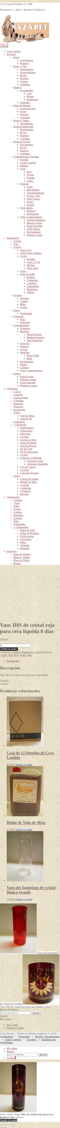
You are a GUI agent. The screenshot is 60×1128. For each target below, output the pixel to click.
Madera (17, 87)
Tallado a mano (28, 379)
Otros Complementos (31, 217)
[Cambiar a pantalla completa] (4, 1124)
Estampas (25, 328)
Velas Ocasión (27, 274)
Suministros (13, 238)
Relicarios (25, 433)
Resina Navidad (21, 141)
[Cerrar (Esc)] (11, 1124)
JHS (10, 655)
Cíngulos (25, 545)
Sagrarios (18, 403)
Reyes (23, 75)
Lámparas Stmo (35, 460)
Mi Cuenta (12, 1024)
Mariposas (32, 289)
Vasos (23, 271)
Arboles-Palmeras (36, 220)
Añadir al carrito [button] (23, 764)
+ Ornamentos (20, 527)
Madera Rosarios (35, 337)
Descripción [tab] (13, 660)
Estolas (17, 509)
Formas (17, 241)
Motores (24, 183)
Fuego (30, 201)
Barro (16, 57)
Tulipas (30, 292)
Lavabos (24, 470)
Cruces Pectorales (29, 479)
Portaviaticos (27, 427)
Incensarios (19, 409)
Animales (25, 84)
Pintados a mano (28, 385)
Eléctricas (25, 322)
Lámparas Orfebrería (31, 457)
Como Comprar (13, 1039)
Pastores (24, 63)
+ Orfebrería (19, 424)
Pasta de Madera (22, 105)
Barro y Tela (19, 66)
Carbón (24, 301)
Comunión (32, 280)
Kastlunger (32, 99)
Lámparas (18, 316)
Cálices (17, 391)
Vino (15, 244)
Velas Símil (32, 268)
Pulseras (24, 346)
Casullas (17, 500)
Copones (18, 394)
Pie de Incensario (29, 451)
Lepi (29, 93)
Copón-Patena (20, 397)
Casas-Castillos (28, 162)
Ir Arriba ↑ (32, 1039)
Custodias (18, 400)
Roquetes (18, 515)
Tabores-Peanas (28, 445)
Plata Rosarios (34, 334)
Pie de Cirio (26, 448)
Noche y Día (33, 195)
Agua (23, 168)
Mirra (23, 304)
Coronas (24, 436)
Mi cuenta (12, 1048)
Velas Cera (25, 250)
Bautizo (31, 277)
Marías (23, 364)
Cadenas (24, 367)
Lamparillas (33, 286)
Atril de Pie (26, 418)
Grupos (24, 81)
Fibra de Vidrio (21, 560)
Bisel (29, 358)
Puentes (24, 165)
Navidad (11, 54)
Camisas (17, 512)
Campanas (25, 488)
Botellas (31, 259)
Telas (16, 521)
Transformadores (35, 192)
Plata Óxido (33, 355)
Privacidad (24, 1036)
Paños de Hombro (29, 533)
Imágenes (12, 551)
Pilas (22, 319)
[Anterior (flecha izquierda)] (1, 1127)
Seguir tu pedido (15, 1027)
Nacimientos (26, 60)
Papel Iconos (27, 376)
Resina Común (21, 120)
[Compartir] (8, 1124)
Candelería (19, 421)
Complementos (21, 325)
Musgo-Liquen (34, 223)
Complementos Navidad (26, 156)
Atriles (16, 412)
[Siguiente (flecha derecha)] (4, 1127)
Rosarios (24, 331)
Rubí (23, 655)
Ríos (29, 171)
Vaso (29, 655)
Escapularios (26, 361)
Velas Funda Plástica (31, 253)
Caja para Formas (29, 473)
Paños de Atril (27, 530)
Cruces (23, 349)
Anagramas (26, 313)
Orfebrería (12, 388)
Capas (16, 503)
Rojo (16, 655)
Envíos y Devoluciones (47, 1036)
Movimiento (33, 189)
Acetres (24, 454)
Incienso (17, 295)
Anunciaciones (28, 72)
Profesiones (33, 214)
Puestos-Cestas (34, 235)
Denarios (25, 343)
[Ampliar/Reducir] (1, 1124)
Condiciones (6, 1036)
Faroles (30, 204)
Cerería (17, 247)
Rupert (30, 96)
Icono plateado (28, 382)
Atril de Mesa (27, 415)
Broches (24, 494)
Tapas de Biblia (28, 442)
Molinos (31, 211)
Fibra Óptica (33, 198)
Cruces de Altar (28, 439)
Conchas (24, 485)
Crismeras (25, 491)
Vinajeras (18, 406)
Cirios (16, 310)
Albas (16, 506)
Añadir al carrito (8, 649)
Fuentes (31, 177)
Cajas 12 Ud (33, 262)
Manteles (25, 548)
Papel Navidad (34, 226)
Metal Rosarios (34, 340)
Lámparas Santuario (37, 464)
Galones (17, 518)
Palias (23, 542)
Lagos (30, 180)
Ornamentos (13, 497)
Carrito (11, 1057)
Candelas (31, 283)
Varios (16, 476)
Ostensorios (26, 430)
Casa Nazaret (14, 51)
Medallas (25, 352)
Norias (30, 174)
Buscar (36, 1013)
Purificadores (27, 536)
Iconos (16, 373)
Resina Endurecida (23, 126)
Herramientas (34, 232)
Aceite (23, 256)
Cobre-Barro (33, 229)
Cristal (3, 655)
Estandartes (19, 524)
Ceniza (23, 307)
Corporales (26, 539)
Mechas (31, 265)
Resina (16, 563)
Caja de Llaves (28, 467)
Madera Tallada (21, 557)
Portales (24, 159)
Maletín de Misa (28, 482)
